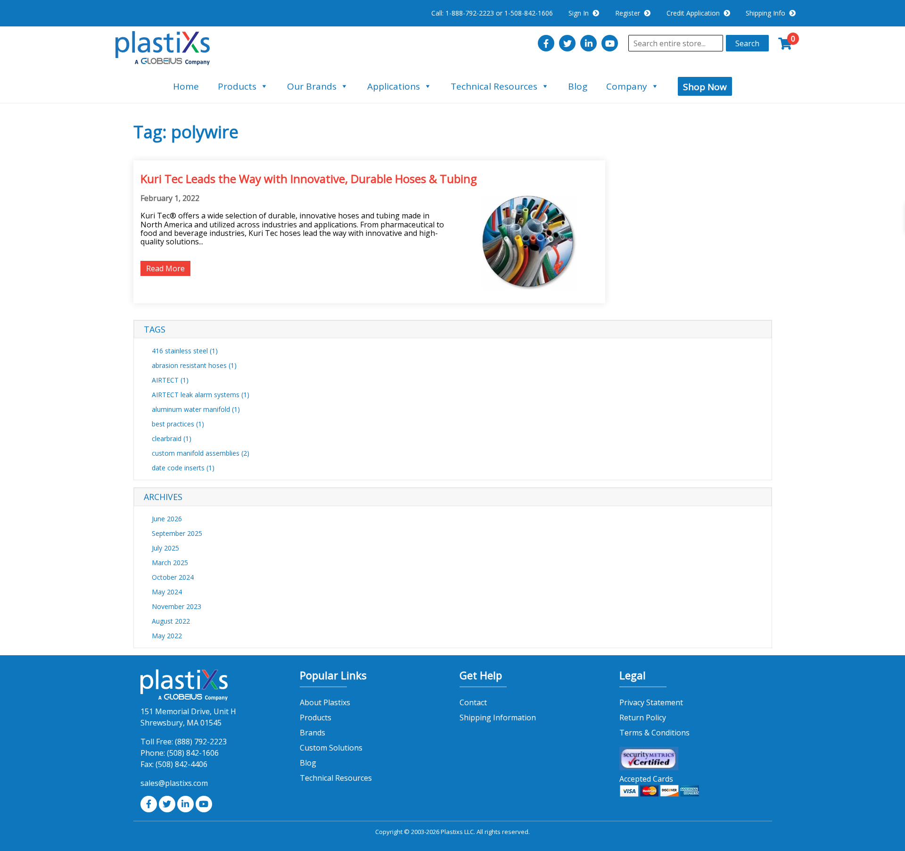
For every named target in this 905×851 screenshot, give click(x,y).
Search (747, 43)
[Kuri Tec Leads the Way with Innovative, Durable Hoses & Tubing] (529, 287)
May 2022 (167, 635)
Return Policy (642, 717)
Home (186, 86)
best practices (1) (178, 423)
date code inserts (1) (183, 467)
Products (237, 86)
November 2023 (176, 606)
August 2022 (171, 621)
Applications (393, 86)
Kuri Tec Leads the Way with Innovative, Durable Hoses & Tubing (308, 178)
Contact (473, 702)
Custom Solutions (331, 748)
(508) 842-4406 (181, 764)
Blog (577, 86)
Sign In (580, 12)
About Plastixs (325, 702)
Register (629, 12)
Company (626, 86)
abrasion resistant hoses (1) (194, 365)
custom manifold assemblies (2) (200, 453)
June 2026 (167, 518)
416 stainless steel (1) (185, 350)
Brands (312, 732)
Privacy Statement (651, 702)
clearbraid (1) (171, 438)
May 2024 (167, 591)
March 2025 (170, 562)
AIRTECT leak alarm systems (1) (200, 394)
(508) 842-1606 (193, 753)
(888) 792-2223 (201, 741)
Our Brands (312, 86)
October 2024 (173, 577)
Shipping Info (767, 12)
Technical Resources (494, 86)
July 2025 (165, 547)
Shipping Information (498, 717)
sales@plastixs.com (174, 783)
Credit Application (695, 12)
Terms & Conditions (654, 732)
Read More (165, 268)
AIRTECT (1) (170, 379)
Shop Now (705, 87)
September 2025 (177, 533)
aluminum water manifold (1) (196, 409)
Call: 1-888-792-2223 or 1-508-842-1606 (492, 12)
